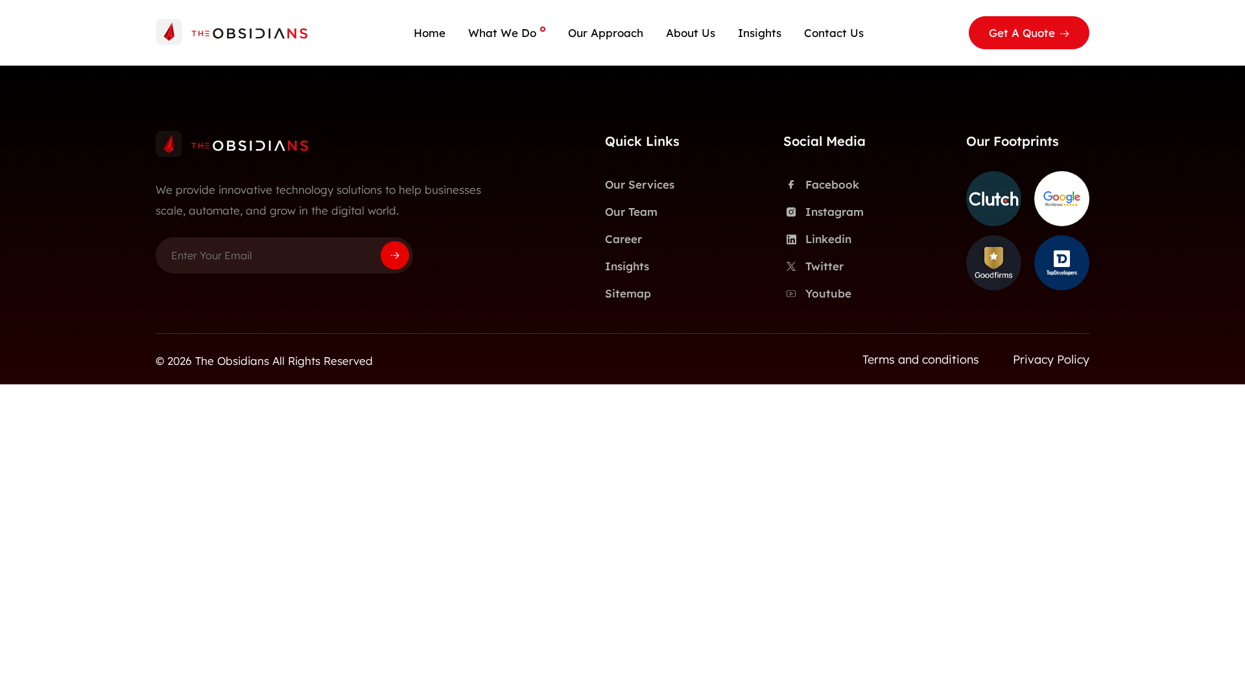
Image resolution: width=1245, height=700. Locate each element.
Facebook (832, 184)
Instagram (834, 211)
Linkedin (828, 239)
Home (429, 33)
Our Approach (605, 33)
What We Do (502, 33)
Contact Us (834, 33)
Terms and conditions (920, 359)
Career (623, 239)
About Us (690, 33)
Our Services (639, 184)
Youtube (828, 293)
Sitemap (628, 293)
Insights (759, 33)
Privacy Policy (1051, 359)
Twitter (824, 266)
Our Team (631, 211)
